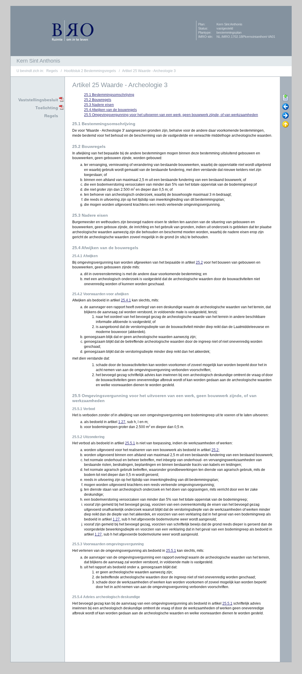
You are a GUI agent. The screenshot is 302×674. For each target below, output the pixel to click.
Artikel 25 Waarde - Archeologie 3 (149, 71)
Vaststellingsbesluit (38, 99)
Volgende (285, 115)
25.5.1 (130, 443)
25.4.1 (126, 300)
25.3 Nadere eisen (99, 105)
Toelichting (46, 107)
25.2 (199, 262)
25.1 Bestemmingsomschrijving (109, 95)
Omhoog (285, 124)
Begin (285, 98)
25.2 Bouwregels (97, 100)
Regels (52, 71)
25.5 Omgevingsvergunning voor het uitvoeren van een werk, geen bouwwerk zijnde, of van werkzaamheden (171, 115)
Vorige (285, 106)
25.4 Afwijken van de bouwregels (110, 110)
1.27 (121, 422)
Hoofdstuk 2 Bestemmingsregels (90, 71)
